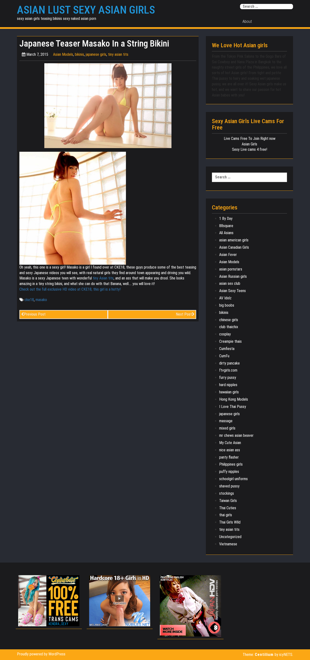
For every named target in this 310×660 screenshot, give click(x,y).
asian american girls (233, 240)
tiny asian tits (118, 54)
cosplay (225, 334)
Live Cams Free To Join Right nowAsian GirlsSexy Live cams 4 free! (249, 144)
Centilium (264, 654)
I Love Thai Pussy (232, 406)
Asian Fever (228, 254)
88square (226, 225)
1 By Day (225, 218)
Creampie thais (230, 341)
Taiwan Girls (228, 500)
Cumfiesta (226, 348)
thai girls (225, 515)
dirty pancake (229, 363)
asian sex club (229, 283)
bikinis (79, 54)
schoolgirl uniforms (233, 479)
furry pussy (227, 377)
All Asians (226, 233)
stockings (226, 493)
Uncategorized (230, 536)
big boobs (226, 305)
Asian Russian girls (233, 276)
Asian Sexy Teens (232, 290)
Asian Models (63, 54)
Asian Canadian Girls (234, 247)
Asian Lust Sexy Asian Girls (86, 10)
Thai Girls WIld (229, 522)
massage (225, 421)
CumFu (224, 356)
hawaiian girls (229, 392)
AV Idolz (225, 298)
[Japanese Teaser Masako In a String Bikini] (107, 105)
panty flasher (229, 457)
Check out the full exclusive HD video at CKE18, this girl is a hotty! (70, 289)
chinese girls (228, 320)
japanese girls (96, 54)
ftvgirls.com (228, 370)
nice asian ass (229, 450)
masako (41, 299)
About (247, 21)
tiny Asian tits (103, 278)
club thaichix (228, 327)
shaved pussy (229, 486)
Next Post (184, 314)
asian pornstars (230, 269)
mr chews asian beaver (236, 435)
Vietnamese (228, 544)
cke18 (29, 299)
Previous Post (35, 314)
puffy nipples (229, 471)
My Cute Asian (230, 442)
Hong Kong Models (233, 399)
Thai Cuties (227, 508)
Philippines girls (231, 464)
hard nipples (228, 384)
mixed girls (227, 428)
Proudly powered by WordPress (41, 654)
